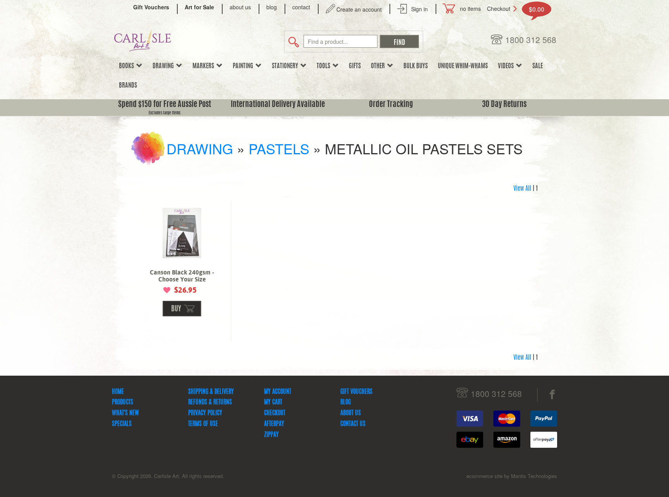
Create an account (359, 9)
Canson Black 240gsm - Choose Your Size (182, 276)
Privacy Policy (205, 413)
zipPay (271, 435)
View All (522, 189)
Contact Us (352, 424)
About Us (350, 413)
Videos (507, 66)
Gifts (355, 66)
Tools (325, 66)
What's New (125, 413)
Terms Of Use (203, 424)
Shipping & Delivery (211, 392)
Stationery (286, 66)
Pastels (279, 148)
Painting (244, 66)
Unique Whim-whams (463, 66)
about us (240, 7)
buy (176, 309)
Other (379, 66)
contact (301, 7)
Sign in (419, 9)
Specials (122, 424)
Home (118, 392)
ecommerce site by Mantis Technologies (512, 476)
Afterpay (274, 424)
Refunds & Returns (210, 402)
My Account (277, 392)
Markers (204, 66)
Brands (128, 86)
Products (122, 402)
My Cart (273, 402)
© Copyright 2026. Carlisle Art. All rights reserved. (168, 476)
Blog (345, 402)
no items (470, 8)
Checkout (498, 8)
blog (271, 7)
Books (127, 66)
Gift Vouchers (356, 392)
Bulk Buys (415, 66)
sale (537, 66)
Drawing (164, 66)
